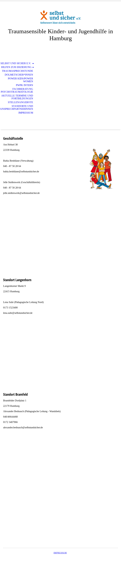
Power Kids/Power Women (20, 80)
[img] (60, 17)
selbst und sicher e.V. (16, 63)
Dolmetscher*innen (19, 74)
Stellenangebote (20, 102)
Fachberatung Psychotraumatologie (17, 90)
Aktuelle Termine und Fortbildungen (17, 97)
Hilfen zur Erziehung (16, 67)
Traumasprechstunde (17, 71)
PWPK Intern (24, 85)
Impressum (25, 112)
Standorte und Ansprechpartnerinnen (16, 107)
